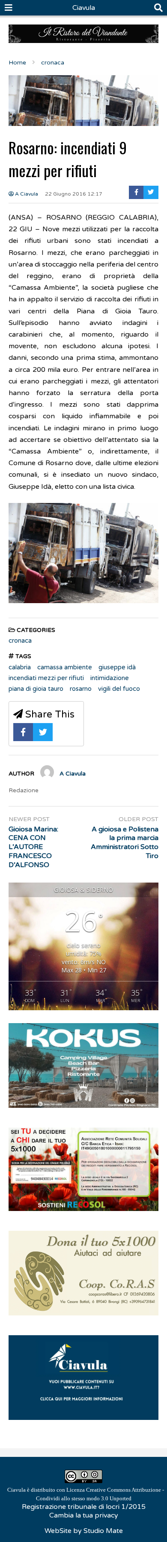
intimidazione (109, 678)
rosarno (81, 689)
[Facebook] (136, 192)
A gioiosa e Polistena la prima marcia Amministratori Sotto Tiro (124, 842)
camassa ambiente (64, 667)
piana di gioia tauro (36, 689)
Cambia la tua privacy (83, 1515)
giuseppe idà (117, 667)
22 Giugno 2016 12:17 (73, 194)
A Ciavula (26, 194)
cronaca (20, 640)
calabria (20, 667)
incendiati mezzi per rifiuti (46, 678)
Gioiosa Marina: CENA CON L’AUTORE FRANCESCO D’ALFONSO (33, 847)
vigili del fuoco (119, 689)
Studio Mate (103, 1531)
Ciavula (83, 7)
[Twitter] (150, 192)
